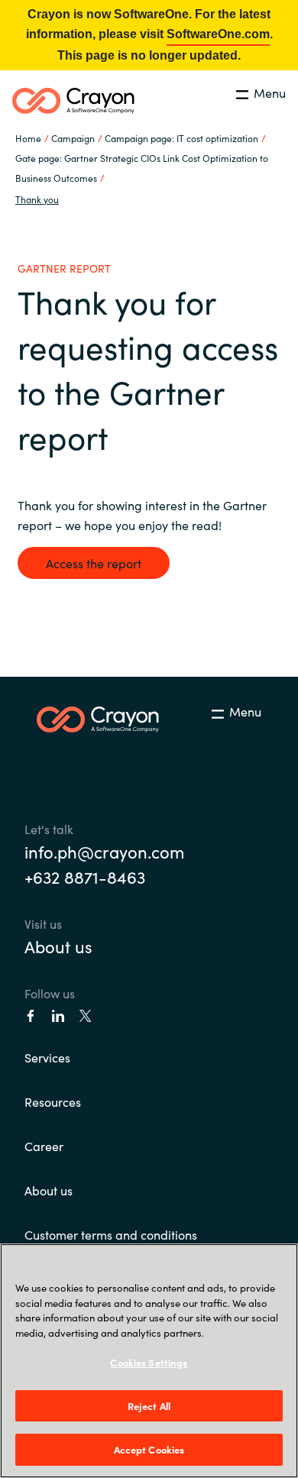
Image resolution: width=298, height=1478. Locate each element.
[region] (149, 1361)
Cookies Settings (148, 1362)
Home (28, 137)
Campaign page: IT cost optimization (181, 137)
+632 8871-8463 (84, 876)
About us (58, 946)
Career (43, 1145)
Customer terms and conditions (110, 1234)
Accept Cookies (149, 1449)
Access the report (93, 563)
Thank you (37, 198)
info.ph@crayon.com (104, 851)
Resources (52, 1101)
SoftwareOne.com (218, 33)
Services (47, 1057)
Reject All (149, 1406)
